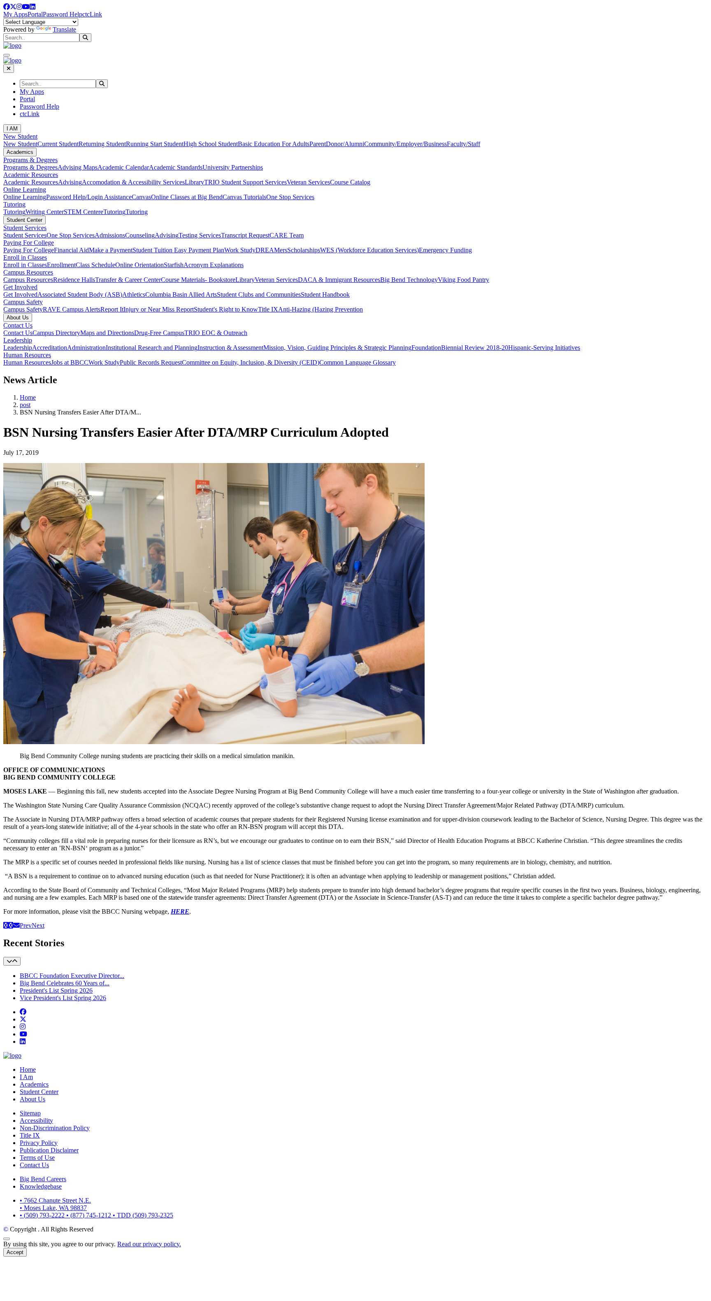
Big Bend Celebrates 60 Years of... (64, 983)
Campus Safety (23, 301)
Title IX (268, 309)
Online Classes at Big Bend (187, 196)
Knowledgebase (41, 1186)
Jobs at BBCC (69, 362)
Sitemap (30, 1113)
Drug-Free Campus (159, 332)
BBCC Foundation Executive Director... (72, 975)
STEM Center (82, 211)
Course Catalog (350, 182)
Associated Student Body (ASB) (79, 294)
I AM (12, 129)
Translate (64, 29)
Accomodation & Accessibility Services (133, 182)
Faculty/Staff (463, 143)
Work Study (240, 250)
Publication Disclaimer (49, 1150)
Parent (317, 143)
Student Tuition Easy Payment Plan (178, 250)
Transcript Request (245, 235)
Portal (35, 14)
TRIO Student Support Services (245, 182)
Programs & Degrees (30, 159)
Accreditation (49, 347)
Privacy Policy (39, 1142)
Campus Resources (28, 272)
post (25, 404)
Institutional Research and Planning (152, 347)
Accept (15, 1252)
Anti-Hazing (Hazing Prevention (320, 309)
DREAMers (271, 250)
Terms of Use (37, 1157)
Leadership (17, 340)
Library (194, 182)
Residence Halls (74, 279)
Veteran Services (308, 182)
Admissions (110, 235)
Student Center (24, 220)
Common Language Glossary (357, 362)
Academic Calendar (123, 167)
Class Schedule (95, 264)
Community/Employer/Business (405, 143)
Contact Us (18, 325)
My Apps (15, 14)
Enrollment (61, 264)
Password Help (62, 14)
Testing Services (200, 235)
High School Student (211, 143)
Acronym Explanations (214, 264)
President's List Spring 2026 (56, 990)
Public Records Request (151, 362)
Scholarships (303, 250)
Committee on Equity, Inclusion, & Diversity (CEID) (250, 362)
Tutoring (14, 204)
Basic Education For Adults (273, 143)
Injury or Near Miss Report (158, 309)
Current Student (58, 143)
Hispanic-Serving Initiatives (544, 347)
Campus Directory (56, 332)
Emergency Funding (445, 250)
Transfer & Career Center (128, 279)
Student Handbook (325, 294)
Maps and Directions (107, 332)
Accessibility (36, 1120)
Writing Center (45, 211)
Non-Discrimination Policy (55, 1127)
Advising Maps (78, 167)
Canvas (141, 196)
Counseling (140, 235)
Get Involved (20, 287)
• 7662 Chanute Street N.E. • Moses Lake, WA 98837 (55, 1204)
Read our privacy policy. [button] (149, 1243)
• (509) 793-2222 (43, 1215)
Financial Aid (71, 250)
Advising (70, 182)
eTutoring (112, 211)
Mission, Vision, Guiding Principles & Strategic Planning (337, 347)
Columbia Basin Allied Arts (181, 294)
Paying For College (28, 242)
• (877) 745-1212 (89, 1215)
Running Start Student (155, 143)
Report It (111, 309)
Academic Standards (175, 167)
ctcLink (92, 14)
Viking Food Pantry (463, 279)
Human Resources (27, 354)
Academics (20, 152)
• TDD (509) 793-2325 (143, 1215)
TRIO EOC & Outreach (215, 332)
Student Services (24, 227)
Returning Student (102, 143)
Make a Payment (110, 250)
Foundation (426, 347)
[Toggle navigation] (12, 961)
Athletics (133, 294)
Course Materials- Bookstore (198, 279)
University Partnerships (232, 167)
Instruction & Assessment (230, 347)
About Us (18, 317)
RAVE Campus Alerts (71, 309)
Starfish (174, 264)
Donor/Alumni (345, 143)
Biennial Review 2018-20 (474, 347)
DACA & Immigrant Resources (339, 279)
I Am (26, 1076)
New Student (20, 136)
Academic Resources (30, 174)
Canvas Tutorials (244, 196)
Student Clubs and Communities (259, 294)
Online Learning (24, 189)
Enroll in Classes (25, 257)
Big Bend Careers (43, 1178)
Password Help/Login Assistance (89, 196)
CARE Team (287, 235)
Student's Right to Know (226, 309)
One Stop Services (290, 196)
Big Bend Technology (409, 279)
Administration (86, 347)
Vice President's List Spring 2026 (63, 997)
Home (28, 397)
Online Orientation (139, 264)
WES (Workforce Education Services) (369, 250)
